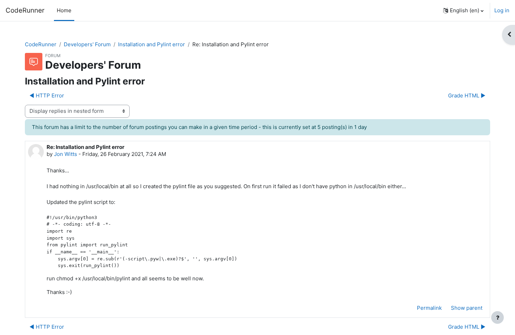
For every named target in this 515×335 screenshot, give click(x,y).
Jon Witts (65, 154)
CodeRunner (25, 10)
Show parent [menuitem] (466, 308)
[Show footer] (497, 317)
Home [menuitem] (64, 10)
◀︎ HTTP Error (46, 95)
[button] (463, 10)
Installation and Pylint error (151, 44)
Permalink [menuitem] (429, 308)
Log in (501, 10)
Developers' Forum (87, 44)
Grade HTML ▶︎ (467, 95)
